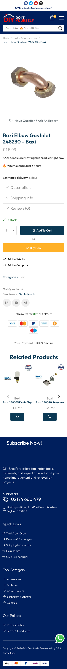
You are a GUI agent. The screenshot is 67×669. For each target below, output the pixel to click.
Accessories (14, 579)
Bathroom (13, 585)
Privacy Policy (15, 625)
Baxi (35, 38)
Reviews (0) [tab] (20, 208)
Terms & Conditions (18, 631)
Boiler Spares (22, 38)
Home (6, 38)
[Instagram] (7, 303)
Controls (12, 602)
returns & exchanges (19, 539)
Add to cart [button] (17, 417)
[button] (53, 18)
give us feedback (17, 557)
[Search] (60, 28)
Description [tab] (20, 187)
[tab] (33, 188)
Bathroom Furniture (19, 596)
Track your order (16, 533)
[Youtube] (16, 303)
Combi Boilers (15, 591)
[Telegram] (25, 303)
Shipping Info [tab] (21, 197)
